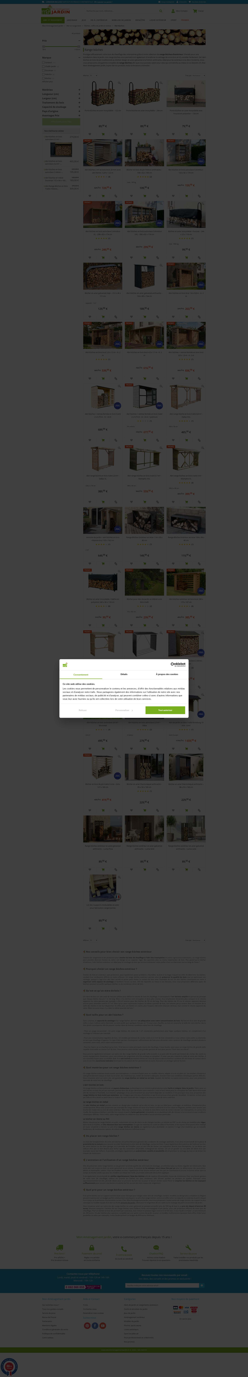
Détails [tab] (124, 674)
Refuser (83, 710)
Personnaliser (122, 710)
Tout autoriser (165, 710)
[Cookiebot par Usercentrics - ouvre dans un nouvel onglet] (172, 665)
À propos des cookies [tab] (167, 674)
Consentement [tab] (80, 674)
